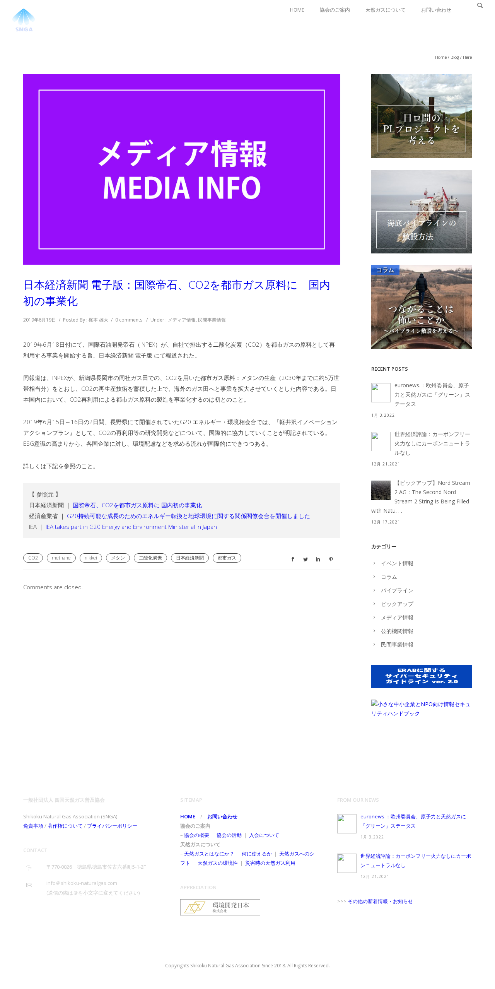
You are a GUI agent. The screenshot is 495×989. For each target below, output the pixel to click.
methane (61, 557)
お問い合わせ (436, 9)
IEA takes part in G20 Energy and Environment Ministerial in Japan (131, 526)
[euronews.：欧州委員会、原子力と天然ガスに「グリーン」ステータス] (381, 392)
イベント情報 (397, 563)
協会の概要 (196, 835)
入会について (264, 835)
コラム (389, 576)
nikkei (91, 557)
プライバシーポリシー (112, 825)
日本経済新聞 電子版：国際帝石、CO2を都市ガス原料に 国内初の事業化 (176, 292)
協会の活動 (229, 835)
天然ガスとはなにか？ (209, 853)
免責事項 (33, 825)
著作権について (65, 825)
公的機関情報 (397, 631)
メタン (118, 557)
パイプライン (397, 590)
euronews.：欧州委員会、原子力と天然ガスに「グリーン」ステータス (432, 394)
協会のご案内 (335, 9)
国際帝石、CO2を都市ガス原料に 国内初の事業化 (137, 505)
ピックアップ (397, 603)
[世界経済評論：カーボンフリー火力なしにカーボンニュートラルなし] (381, 441)
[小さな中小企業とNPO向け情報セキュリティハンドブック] (421, 708)
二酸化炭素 (150, 557)
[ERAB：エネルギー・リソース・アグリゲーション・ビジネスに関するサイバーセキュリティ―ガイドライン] (421, 675)
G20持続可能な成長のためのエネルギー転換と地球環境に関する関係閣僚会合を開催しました (188, 516)
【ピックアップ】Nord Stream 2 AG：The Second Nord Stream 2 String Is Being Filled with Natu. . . (420, 496)
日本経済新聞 (190, 557)
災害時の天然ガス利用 (270, 862)
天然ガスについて (385, 9)
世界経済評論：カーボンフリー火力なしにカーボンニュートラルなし (432, 443)
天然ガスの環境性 (218, 862)
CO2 (33, 557)
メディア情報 (182, 320)
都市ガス (227, 557)
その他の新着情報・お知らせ (380, 901)
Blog (455, 57)
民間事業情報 (212, 320)
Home (297, 9)
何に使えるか (257, 853)
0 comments (128, 320)
